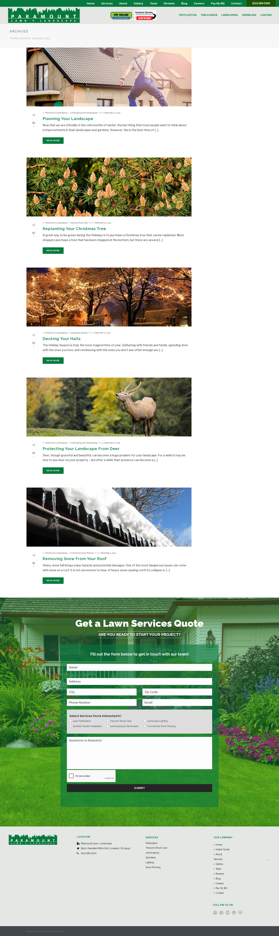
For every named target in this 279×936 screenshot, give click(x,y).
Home (91, 3)
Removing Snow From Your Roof (75, 558)
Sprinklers (249, 15)
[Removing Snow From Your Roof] (108, 517)
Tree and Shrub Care (79, 223)
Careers (199, 3)
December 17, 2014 (102, 333)
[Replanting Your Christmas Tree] (108, 187)
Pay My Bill (218, 3)
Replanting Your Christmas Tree (74, 228)
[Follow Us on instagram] (221, 913)
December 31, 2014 (112, 113)
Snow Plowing (153, 867)
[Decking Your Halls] (108, 297)
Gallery (138, 3)
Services (107, 3)
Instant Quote (222, 849)
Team (153, 3)
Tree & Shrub (209, 15)
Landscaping (229, 15)
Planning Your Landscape (68, 118)
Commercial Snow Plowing (81, 553)
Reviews (169, 3)
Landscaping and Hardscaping (83, 113)
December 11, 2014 (112, 443)
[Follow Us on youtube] (234, 913)
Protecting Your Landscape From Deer (81, 448)
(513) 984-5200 (261, 3)
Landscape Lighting (79, 333)
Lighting (266, 15)
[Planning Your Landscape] (108, 77)
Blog (184, 3)
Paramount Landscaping (56, 113)
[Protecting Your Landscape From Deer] (108, 407)
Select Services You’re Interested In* (95, 716)
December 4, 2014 (108, 553)
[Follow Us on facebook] (215, 913)
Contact (236, 3)
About (123, 3)
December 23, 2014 (103, 223)
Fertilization (187, 15)
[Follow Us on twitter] (228, 913)
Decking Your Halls (62, 338)
